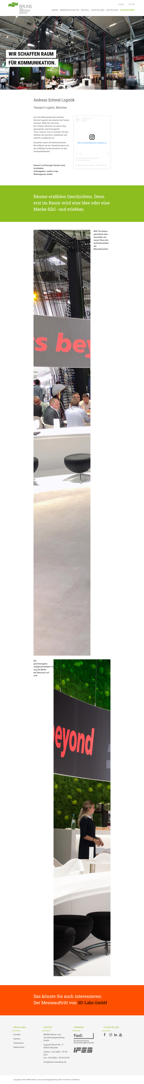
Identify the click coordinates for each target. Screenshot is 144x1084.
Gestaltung (112, 10)
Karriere (16, 1039)
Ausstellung (97, 10)
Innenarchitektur (69, 10)
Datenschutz (18, 1047)
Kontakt (121, 4)
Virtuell (85, 10)
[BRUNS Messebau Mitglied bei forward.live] (84, 1038)
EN (133, 4)
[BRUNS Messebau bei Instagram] (110, 1035)
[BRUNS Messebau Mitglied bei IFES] (84, 1050)
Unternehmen (127, 10)
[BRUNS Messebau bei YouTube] (120, 1035)
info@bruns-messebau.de (55, 1062)
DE (130, 4)
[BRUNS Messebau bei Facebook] (105, 1035)
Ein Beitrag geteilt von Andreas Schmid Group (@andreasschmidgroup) (99, 165)
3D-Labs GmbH (92, 1002)
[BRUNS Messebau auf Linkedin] (115, 1035)
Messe (55, 10)
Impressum (18, 1043)
